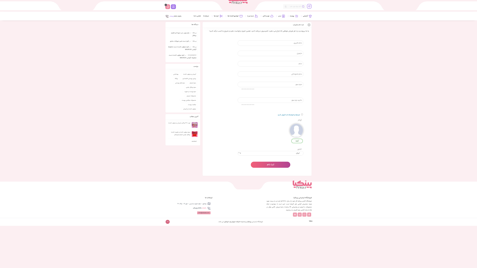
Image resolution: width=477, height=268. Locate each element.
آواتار (300, 120)
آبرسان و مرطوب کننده (189, 74)
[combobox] (270, 153)
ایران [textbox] (270, 153)
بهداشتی (176, 74)
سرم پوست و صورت (190, 92)
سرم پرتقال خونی (191, 87)
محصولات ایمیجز (191, 96)
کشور (299, 149)
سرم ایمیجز (193, 83)
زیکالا (176, 79)
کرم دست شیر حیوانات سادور (179, 41)
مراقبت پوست (192, 105)
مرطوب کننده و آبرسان (189, 109)
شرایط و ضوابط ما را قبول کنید (289, 115)
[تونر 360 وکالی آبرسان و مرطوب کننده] (195, 125)
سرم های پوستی (180, 83)
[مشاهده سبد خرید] (167, 7)
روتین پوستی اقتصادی (189, 79)
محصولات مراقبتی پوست (189, 100)
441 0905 (199, 208)
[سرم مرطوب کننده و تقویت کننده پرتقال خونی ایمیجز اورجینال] (195, 134)
